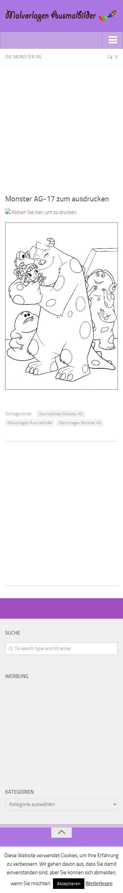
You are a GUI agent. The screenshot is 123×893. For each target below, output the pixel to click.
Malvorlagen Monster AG (80, 422)
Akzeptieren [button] (68, 883)
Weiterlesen (98, 883)
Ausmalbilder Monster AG (61, 414)
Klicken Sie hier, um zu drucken (44, 212)
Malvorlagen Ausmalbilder (30, 422)
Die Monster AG (23, 57)
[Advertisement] (61, 127)
